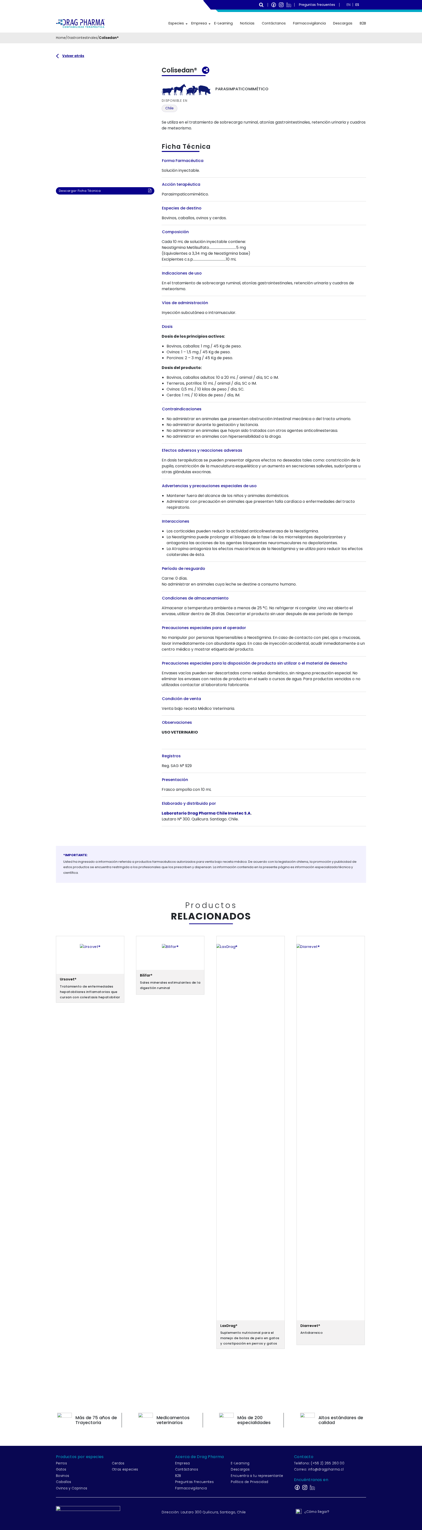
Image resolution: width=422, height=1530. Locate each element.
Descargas (342, 23)
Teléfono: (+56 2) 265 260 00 (319, 1463)
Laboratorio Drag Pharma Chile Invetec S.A (206, 813)
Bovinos (62, 1475)
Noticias (247, 23)
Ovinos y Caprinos (71, 1488)
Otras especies (125, 1469)
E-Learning (223, 23)
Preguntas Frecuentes (194, 1482)
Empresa (199, 23)
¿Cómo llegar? (316, 1511)
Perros (61, 1463)
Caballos (63, 1482)
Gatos (61, 1469)
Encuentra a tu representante (257, 1475)
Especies (176, 23)
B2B (363, 23)
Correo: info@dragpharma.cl (319, 1469)
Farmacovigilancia (309, 23)
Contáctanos (274, 23)
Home (61, 37)
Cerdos (118, 1463)
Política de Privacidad (249, 1482)
